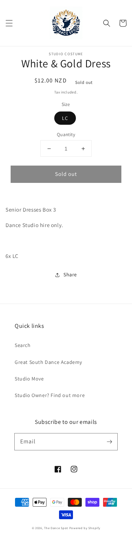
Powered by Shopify (84, 528)
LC (65, 118)
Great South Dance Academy (48, 362)
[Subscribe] (109, 441)
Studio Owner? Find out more (50, 395)
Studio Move (29, 378)
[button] (9, 23)
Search (23, 345)
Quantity (66, 134)
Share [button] (70, 274)
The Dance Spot (56, 528)
